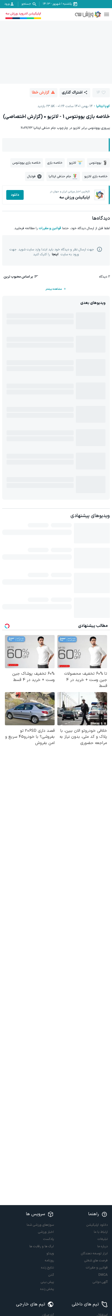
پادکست (48, 1239)
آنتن (51, 1275)
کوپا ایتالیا (103, 106)
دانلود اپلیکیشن (97, 1224)
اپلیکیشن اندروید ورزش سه (23, 13)
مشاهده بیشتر (53, 289)
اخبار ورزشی (46, 1232)
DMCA (103, 1275)
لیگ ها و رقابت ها (41, 1246)
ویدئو (50, 1253)
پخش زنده (47, 1289)
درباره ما (102, 1246)
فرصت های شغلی (96, 1260)
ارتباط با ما (101, 1232)
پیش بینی (47, 1282)
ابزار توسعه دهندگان (94, 1253)
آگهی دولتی (100, 1282)
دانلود (15, 194)
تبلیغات (103, 1239)
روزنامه (49, 1260)
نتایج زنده (47, 1267)
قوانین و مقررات (50, 228)
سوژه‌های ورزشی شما (40, 1224)
